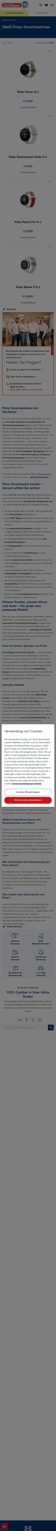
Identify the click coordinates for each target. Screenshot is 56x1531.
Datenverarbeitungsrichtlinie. (27, 784)
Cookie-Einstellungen (28, 792)
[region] (28, 765)
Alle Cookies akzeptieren (28, 800)
